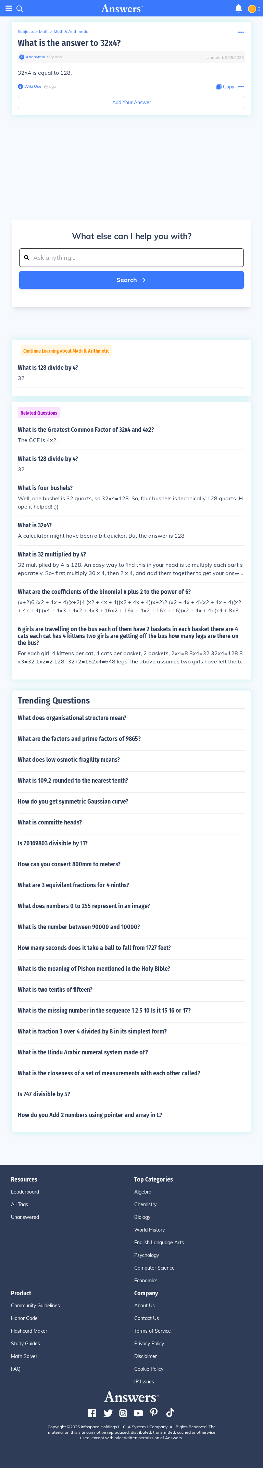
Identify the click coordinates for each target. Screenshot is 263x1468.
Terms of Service (152, 1331)
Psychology (146, 1255)
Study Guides (25, 1344)
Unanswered (25, 1217)
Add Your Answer (131, 102)
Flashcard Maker (29, 1331)
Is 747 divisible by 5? (44, 1094)
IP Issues (144, 1382)
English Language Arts (159, 1242)
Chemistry (145, 1204)
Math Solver (24, 1356)
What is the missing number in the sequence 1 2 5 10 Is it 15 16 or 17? (104, 1010)
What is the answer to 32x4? (69, 43)
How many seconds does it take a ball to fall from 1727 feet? (94, 948)
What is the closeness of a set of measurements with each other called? (109, 1073)
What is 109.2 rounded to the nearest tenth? (73, 780)
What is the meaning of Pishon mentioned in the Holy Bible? (94, 968)
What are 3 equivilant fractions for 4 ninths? (73, 885)
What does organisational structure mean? (72, 718)
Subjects (26, 31)
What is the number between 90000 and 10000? (79, 927)
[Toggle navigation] (8, 8)
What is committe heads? (50, 822)
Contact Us (146, 1318)
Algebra (142, 1192)
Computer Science (154, 1268)
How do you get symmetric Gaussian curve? (73, 801)
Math (44, 31)
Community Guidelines (35, 1305)
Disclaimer (145, 1356)
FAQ (16, 1369)
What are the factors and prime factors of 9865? (79, 739)
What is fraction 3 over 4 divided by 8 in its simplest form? (92, 1031)
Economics (146, 1280)
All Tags (19, 1204)
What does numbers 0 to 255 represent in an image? (84, 906)
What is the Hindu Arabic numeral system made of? (83, 1052)
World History (149, 1230)
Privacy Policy (149, 1344)
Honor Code (24, 1318)
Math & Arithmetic (71, 31)
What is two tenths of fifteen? (55, 989)
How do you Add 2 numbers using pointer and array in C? (90, 1115)
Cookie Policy (148, 1369)
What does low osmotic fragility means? (69, 759)
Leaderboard (25, 1192)
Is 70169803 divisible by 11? (53, 843)
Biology (142, 1217)
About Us (144, 1305)
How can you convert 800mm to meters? (69, 864)
